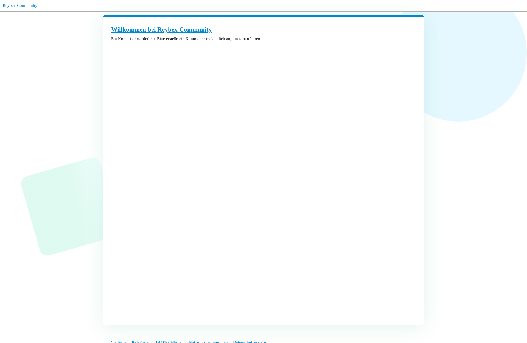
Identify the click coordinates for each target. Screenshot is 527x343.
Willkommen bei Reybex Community (161, 29)
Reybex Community (20, 5)
